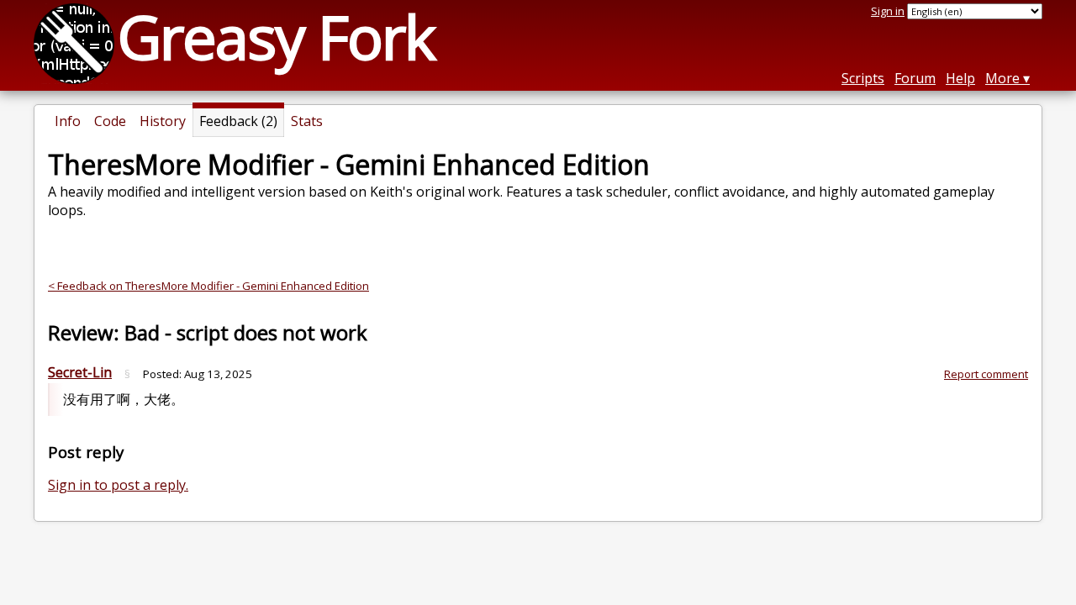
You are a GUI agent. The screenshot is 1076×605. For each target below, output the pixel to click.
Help (960, 78)
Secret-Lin (80, 372)
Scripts (862, 78)
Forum (915, 78)
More (1002, 78)
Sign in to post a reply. (118, 485)
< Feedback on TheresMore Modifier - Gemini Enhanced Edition (208, 285)
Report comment (986, 373)
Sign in (888, 10)
